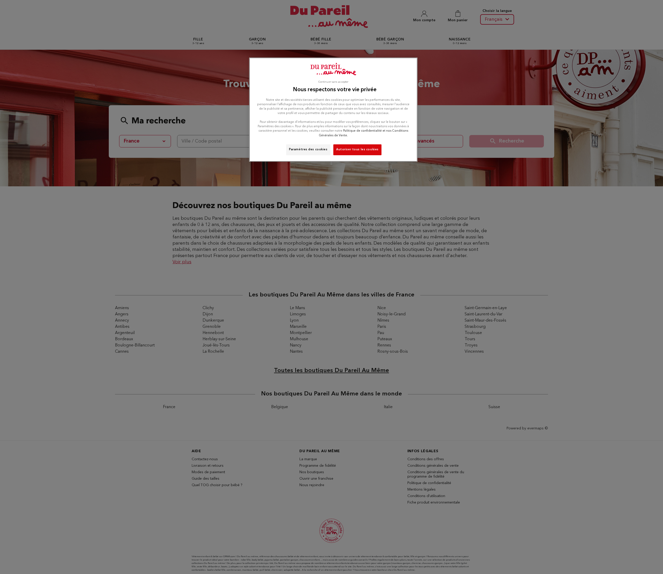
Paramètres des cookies (308, 149)
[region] (333, 110)
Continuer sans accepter (333, 82)
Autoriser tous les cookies (357, 149)
